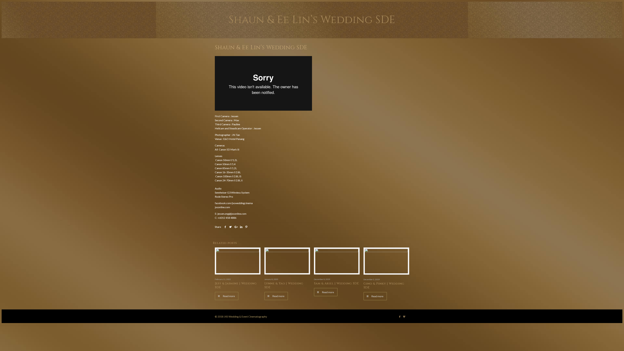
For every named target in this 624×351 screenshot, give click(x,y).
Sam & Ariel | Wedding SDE (336, 283)
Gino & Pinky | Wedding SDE (384, 286)
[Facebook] (400, 316)
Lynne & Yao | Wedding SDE (283, 285)
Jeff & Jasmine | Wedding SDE (236, 285)
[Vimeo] (404, 316)
